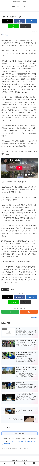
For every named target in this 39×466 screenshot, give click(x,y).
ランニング (6, 289)
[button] (25, 26)
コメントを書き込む (19, 433)
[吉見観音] (5, 35)
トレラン (14, 289)
